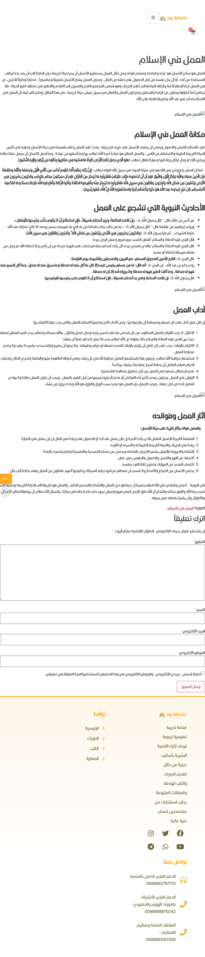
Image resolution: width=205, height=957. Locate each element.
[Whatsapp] (165, 846)
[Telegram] (150, 846)
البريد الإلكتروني (192, 631)
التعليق (199, 541)
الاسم (199, 610)
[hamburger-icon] (153, 17)
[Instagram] (150, 833)
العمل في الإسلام (180, 508)
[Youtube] (180, 846)
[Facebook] (180, 833)
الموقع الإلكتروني (192, 653)
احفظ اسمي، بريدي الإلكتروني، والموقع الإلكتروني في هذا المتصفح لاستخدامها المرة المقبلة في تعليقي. (122, 674)
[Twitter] (165, 833)
